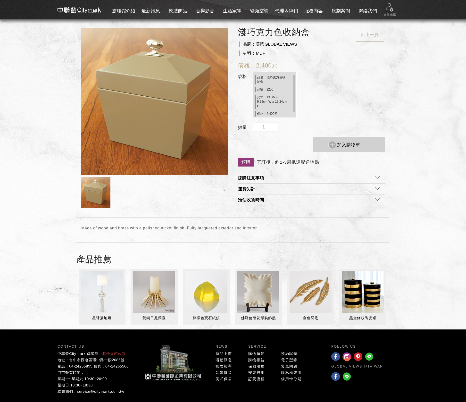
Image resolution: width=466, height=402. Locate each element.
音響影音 (205, 10)
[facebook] (335, 357)
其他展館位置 (114, 354)
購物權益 (256, 360)
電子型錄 (289, 360)
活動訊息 (224, 360)
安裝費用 (256, 372)
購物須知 (256, 354)
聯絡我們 (367, 10)
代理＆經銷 (286, 10)
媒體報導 (224, 366)
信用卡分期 (291, 379)
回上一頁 (370, 34)
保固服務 (256, 366)
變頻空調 (259, 10)
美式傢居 (224, 379)
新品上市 (224, 354)
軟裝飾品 (178, 10)
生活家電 (232, 10)
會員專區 (389, 10)
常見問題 (289, 366)
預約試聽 (289, 354)
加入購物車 (348, 144)
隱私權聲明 (291, 372)
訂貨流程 (256, 379)
